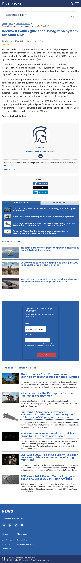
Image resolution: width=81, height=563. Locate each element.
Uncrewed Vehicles (23, 23)
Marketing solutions (25, 544)
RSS (3, 44)
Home (4, 23)
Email (28, 323)
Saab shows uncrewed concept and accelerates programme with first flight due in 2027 (48, 280)
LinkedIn (40, 156)
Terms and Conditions (15, 558)
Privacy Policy (30, 345)
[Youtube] (22, 525)
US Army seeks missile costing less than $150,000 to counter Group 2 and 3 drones (49, 263)
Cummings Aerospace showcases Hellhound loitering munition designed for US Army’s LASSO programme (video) (49, 414)
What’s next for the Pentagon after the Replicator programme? (46, 394)
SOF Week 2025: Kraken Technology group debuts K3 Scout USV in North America (48, 477)
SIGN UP (46, 355)
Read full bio (9, 169)
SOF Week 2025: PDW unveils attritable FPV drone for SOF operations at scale (49, 435)
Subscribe (6, 544)
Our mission (22, 540)
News (11, 23)
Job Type (29, 335)
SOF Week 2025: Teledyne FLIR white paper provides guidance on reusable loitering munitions (49, 457)
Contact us (6, 549)
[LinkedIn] (4, 525)
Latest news (7, 540)
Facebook (43, 183)
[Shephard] (11, 3)
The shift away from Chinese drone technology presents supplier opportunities (49, 375)
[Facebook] (10, 525)
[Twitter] (16, 525)
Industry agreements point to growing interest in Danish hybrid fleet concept (49, 248)
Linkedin (42, 192)
